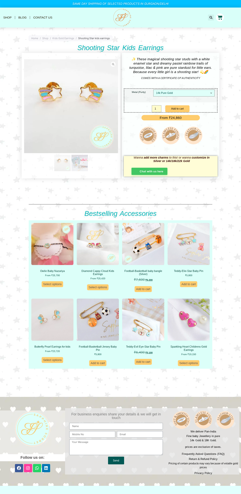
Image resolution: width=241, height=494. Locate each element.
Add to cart (177, 108)
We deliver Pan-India (203, 431)
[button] (211, 17)
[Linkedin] (46, 468)
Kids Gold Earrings (63, 38)
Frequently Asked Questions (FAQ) (203, 454)
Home (34, 38)
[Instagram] (28, 468)
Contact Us (42, 17)
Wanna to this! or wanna (172, 159)
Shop (7, 17)
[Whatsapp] (37, 468)
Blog (22, 17)
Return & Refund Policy (203, 459)
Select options (52, 284)
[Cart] (220, 17)
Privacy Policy (203, 473)
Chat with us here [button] (151, 171)
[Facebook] (19, 468)
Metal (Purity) (139, 92)
